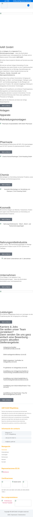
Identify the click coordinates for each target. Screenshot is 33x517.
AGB (9, 515)
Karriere (4, 459)
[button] (28, 5)
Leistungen (4, 454)
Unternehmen (5, 452)
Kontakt (4, 462)
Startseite (4, 449)
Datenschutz (22, 515)
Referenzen (5, 457)
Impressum (14, 515)
